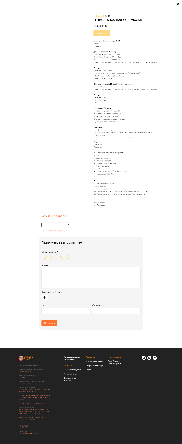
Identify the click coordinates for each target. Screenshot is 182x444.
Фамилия (97, 305)
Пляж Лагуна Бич (115, 363)
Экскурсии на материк (70, 379)
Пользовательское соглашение (72, 358)
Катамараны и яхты (94, 361)
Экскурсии (68, 365)
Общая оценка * (49, 252)
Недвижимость (114, 357)
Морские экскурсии (72, 369)
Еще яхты (8, 4)
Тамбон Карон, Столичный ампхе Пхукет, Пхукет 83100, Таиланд (34, 397)
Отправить (49, 323)
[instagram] (149, 359)
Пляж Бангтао (114, 361)
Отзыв (44, 265)
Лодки (88, 369)
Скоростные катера (94, 365)
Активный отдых (71, 374)
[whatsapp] (144, 359)
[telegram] (155, 359)
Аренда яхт (91, 357)
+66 (20, 427)
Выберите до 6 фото (51, 292)
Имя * (44, 305)
